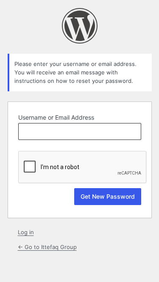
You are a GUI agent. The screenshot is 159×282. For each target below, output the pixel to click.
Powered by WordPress (80, 26)
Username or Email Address (56, 117)
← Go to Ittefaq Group (47, 247)
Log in (26, 232)
